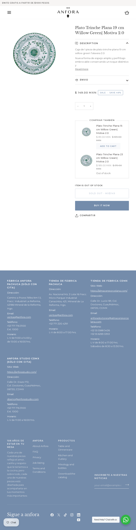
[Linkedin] (78, 514)
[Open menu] (12, 12)
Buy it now (102, 205)
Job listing (38, 462)
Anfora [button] (38, 441)
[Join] (126, 485)
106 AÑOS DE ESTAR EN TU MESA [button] (15, 444)
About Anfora (40, 446)
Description (88, 43)
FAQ (35, 451)
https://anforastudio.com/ (21, 372)
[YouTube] (78, 519)
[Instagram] (71, 514)
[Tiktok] (65, 514)
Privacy (37, 457)
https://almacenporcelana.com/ (108, 290)
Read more (81, 69)
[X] (58, 514)
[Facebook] (52, 514)
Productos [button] (66, 441)
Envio (83, 80)
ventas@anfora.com (19, 317)
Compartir (87, 215)
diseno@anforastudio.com (23, 399)
